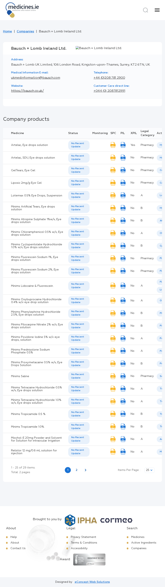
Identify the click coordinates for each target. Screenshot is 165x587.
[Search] (145, 10)
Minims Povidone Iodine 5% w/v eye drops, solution (35, 338)
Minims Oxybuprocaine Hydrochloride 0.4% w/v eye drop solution (36, 301)
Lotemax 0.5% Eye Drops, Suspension (36, 195)
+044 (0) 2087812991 (109, 91)
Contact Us (18, 548)
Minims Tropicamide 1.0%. (28, 426)
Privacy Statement (83, 537)
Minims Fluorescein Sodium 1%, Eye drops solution (34, 258)
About (14, 542)
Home (7, 31)
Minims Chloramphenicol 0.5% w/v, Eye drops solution (37, 233)
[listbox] (79, 145)
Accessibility (79, 548)
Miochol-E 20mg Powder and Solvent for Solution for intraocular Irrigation (36, 439)
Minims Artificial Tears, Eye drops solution (33, 208)
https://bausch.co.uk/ (27, 91)
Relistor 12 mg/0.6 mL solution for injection (34, 452)
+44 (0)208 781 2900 (109, 77)
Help (13, 537)
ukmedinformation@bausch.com (35, 77)
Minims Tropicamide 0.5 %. (28, 414)
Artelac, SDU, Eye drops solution (33, 157)
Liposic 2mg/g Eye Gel (26, 183)
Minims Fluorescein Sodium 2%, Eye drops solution (35, 271)
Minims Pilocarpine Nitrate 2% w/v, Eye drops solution (37, 326)
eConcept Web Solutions (92, 582)
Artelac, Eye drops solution (29, 145)
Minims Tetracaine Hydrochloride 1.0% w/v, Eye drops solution (36, 401)
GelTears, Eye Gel (23, 170)
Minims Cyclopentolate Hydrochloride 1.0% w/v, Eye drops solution (36, 246)
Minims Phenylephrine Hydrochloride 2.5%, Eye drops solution (35, 313)
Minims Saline (20, 376)
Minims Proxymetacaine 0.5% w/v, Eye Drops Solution (36, 364)
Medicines (137, 537)
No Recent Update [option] (77, 145)
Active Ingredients (143, 542)
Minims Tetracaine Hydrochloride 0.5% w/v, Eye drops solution (36, 389)
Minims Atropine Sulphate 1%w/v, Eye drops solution (36, 221)
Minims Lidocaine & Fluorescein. (32, 286)
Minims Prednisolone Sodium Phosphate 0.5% (30, 351)
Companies (25, 31)
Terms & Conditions (84, 542)
